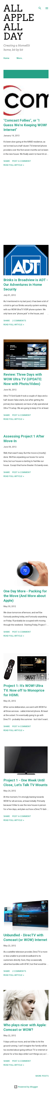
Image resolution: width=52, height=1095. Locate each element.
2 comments (19, 320)
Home (6, 58)
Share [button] (6, 161)
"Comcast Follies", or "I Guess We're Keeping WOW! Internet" (25, 125)
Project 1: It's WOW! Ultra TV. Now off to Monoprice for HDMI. (23, 690)
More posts (42, 1075)
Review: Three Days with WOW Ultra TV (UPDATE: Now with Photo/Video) (22, 379)
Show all (41, 72)
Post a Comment (21, 161)
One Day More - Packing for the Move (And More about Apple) (25, 596)
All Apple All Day (18, 22)
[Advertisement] (26, 206)
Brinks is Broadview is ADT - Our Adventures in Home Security (25, 284)
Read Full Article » (13, 165)
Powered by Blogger (27, 1086)
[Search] (40, 5)
